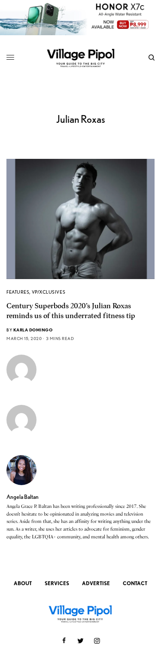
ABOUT (23, 583)
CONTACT (135, 583)
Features (17, 292)
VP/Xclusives (49, 292)
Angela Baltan (22, 497)
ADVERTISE (96, 583)
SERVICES (57, 583)
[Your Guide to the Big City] (80, 57)
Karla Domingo (33, 329)
